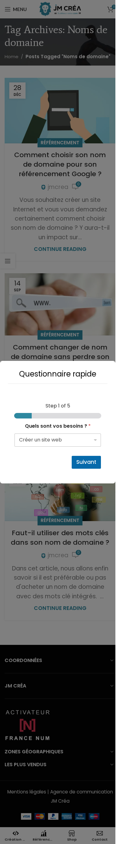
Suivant (86, 462)
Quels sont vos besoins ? (58, 426)
